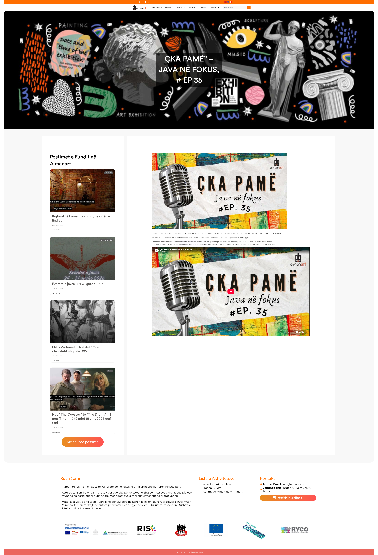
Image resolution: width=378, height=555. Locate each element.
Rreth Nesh (213, 7)
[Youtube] (145, 2)
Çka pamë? (191, 7)
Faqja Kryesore (157, 7)
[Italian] (231, 2)
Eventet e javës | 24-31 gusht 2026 (77, 284)
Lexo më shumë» (57, 225)
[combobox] (235, 7)
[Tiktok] (149, 2)
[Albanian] (225, 2)
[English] (228, 2)
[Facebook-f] (142, 2)
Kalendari (168, 7)
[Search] (249, 7)
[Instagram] (139, 2)
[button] (83, 442)
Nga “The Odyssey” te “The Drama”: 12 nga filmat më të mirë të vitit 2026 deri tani (81, 419)
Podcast (203, 7)
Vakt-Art (179, 7)
